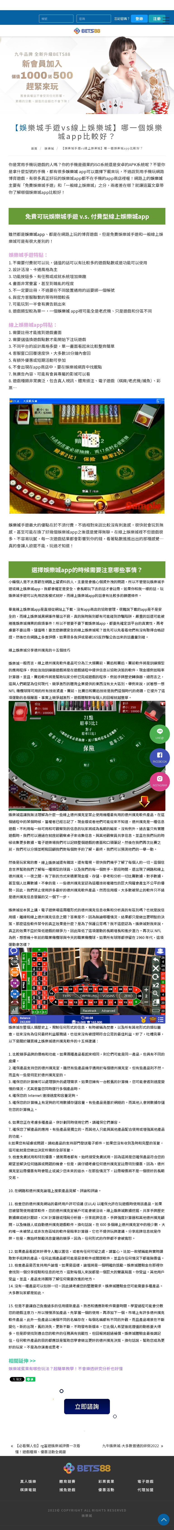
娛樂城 (49, 148)
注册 (157, 18)
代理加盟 (146, 1489)
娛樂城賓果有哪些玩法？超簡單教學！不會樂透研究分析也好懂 (66, 1368)
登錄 (139, 18)
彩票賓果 (106, 1481)
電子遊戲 (146, 1481)
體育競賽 (67, 1481)
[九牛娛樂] (86, 1467)
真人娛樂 (28, 1481)
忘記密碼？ (122, 18)
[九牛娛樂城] (87, 30)
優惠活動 (106, 1489)
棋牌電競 (28, 1489)
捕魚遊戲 (67, 1489)
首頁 (34, 148)
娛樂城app (35, 234)
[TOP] (163, 1519)
